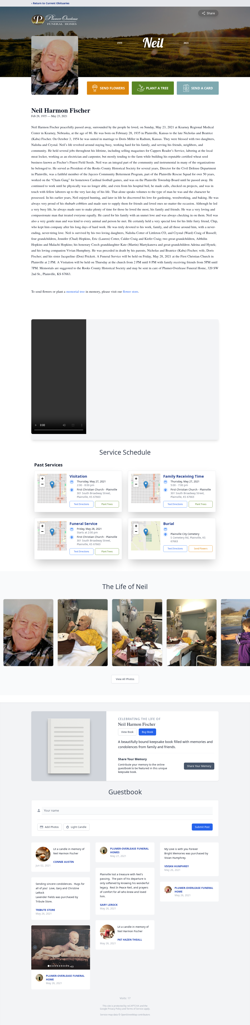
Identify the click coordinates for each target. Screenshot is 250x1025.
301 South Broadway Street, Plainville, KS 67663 (94, 495)
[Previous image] (35, 947)
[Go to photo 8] (64, 966)
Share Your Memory (199, 766)
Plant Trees (107, 504)
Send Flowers (201, 548)
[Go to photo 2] (50, 966)
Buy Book (147, 732)
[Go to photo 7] (61, 966)
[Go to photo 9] (66, 966)
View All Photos (125, 679)
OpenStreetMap (129, 1014)
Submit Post (202, 827)
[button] (52, 484)
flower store (130, 291)
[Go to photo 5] (57, 966)
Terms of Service (134, 1008)
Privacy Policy (115, 1008)
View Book (127, 732)
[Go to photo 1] (48, 966)
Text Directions (81, 504)
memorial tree (75, 291)
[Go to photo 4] (55, 966)
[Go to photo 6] (59, 966)
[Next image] (86, 947)
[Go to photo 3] (53, 966)
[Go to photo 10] (68, 966)
